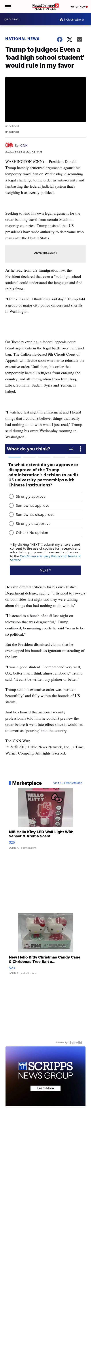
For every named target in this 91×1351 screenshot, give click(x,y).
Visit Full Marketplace (67, 783)
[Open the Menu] (7, 6)
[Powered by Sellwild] (75, 1042)
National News (22, 38)
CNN (24, 145)
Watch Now (78, 7)
